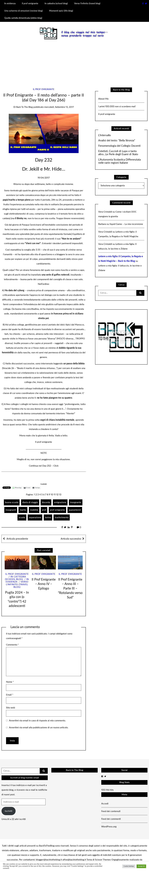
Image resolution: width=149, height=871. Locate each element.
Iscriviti (8, 811)
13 (60, 494)
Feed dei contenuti (110, 811)
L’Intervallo (104, 135)
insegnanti (10, 510)
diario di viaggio (30, 502)
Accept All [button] (141, 866)
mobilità (34, 510)
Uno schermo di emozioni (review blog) (23, 11)
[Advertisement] (74, 62)
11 (55, 494)
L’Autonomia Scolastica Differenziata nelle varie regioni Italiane (119, 161)
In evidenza (9, 3)
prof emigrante (57, 510)
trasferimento (62, 517)
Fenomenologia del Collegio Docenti (119, 146)
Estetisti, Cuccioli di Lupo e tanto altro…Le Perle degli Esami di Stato (118, 153)
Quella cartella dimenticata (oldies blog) (23, 18)
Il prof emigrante (30, 3)
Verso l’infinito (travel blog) (87, 3)
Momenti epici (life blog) (61, 11)
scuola (22, 517)
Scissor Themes (103, 860)
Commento (12, 645)
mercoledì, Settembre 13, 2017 (59, 107)
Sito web (10, 708)
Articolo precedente (17, 539)
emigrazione (60, 502)
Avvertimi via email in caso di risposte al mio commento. (37, 720)
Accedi (104, 803)
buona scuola (11, 502)
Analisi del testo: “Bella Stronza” (116, 140)
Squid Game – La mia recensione (126, 224)
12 (57, 494)
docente (46, 502)
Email (9, 695)
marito (23, 510)
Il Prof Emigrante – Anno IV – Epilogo (44, 584)
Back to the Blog (24, 107)
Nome (10, 682)
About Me (103, 99)
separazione (35, 517)
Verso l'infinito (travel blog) (17, 584)
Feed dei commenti (111, 819)
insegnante (75, 502)
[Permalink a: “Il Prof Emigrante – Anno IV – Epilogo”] (43, 563)
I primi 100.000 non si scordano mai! (117, 106)
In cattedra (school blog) (56, 3)
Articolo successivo (71, 539)
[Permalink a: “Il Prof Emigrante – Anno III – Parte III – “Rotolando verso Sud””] (70, 563)
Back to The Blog (74, 770)
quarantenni (75, 510)
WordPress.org (108, 826)
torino (48, 517)
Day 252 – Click (50, 466)
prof (44, 510)
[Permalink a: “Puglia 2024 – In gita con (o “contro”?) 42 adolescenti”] (17, 563)
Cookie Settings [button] (129, 866)
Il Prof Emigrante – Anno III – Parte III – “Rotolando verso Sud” (70, 588)
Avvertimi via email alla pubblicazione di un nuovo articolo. (38, 727)
